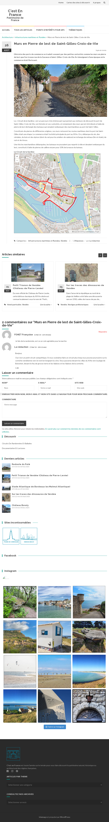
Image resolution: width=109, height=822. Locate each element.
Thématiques (75, 30)
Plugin (97, 232)
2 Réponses (78, 241)
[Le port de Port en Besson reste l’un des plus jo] (20, 706)
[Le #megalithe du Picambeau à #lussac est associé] (20, 602)
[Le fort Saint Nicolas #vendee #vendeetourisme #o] (89, 602)
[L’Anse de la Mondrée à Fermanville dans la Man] (89, 671)
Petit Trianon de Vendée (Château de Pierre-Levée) (40, 475)
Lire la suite (45, 305)
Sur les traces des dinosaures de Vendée (34, 494)
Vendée (64, 241)
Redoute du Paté (21, 464)
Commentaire (9, 399)
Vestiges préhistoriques (78, 305)
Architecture (7, 37)
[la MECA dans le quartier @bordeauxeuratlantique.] (54, 706)
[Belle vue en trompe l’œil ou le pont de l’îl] (54, 671)
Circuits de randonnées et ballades (17, 443)
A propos (96, 2)
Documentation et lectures (13, 448)
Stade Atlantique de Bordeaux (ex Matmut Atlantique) (41, 487)
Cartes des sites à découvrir (78, 2)
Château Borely (20, 505)
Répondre (103, 332)
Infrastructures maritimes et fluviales (30, 37)
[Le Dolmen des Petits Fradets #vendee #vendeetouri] (89, 636)
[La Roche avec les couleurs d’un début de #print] (20, 636)
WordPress (65, 817)
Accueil (6, 30)
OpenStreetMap (79, 232)
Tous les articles (23, 30)
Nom (5, 382)
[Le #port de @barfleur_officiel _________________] (54, 602)
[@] (10, 579)
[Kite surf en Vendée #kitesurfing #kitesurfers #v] (20, 671)
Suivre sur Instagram (56, 727)
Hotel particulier (14, 305)
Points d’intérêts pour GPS (50, 30)
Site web (79, 382)
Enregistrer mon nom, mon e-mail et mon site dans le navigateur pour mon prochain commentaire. (55, 394)
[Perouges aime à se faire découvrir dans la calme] (89, 706)
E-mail (42, 382)
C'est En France (15, 13)
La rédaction (94, 241)
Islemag (42, 817)
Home (61, 2)
